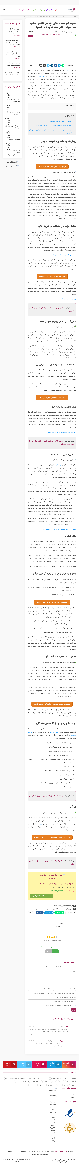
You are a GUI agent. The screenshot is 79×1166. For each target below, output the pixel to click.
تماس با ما (32, 1151)
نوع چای (58, 465)
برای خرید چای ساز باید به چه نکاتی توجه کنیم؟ (62, 432)
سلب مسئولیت (8, 1151)
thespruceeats (67, 906)
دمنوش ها (48, 909)
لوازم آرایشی (50, 1085)
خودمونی (73, 1078)
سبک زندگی (50, 10)
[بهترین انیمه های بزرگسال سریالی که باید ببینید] (15, 134)
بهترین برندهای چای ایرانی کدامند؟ (66, 299)
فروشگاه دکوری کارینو (70, 1082)
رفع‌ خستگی (41, 76)
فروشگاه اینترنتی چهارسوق (22, 1082)
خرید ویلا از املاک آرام (36, 1082)
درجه (72, 1094)
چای (67, 70)
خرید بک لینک (46, 1082)
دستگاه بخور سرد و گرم (33, 1078)
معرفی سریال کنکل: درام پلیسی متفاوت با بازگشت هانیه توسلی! (13, 31)
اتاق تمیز (54, 1082)
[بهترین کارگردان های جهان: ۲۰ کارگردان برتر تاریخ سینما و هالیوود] (15, 145)
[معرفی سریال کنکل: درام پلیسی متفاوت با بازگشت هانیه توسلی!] (15, 94)
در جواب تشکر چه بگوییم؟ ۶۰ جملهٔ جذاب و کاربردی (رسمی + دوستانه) (12, 42)
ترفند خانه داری (57, 909)
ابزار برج (26, 1085)
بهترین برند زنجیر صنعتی (70, 1085)
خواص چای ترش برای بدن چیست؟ (60, 121)
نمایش (61, 106)
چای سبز (39, 824)
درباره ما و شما (49, 1151)
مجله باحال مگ (42, 1085)
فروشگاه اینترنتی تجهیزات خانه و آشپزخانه (15, 1078)
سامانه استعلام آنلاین (56, 1078)
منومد (72, 1097)
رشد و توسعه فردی (39, 10)
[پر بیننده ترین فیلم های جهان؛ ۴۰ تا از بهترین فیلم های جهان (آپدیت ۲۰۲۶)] (15, 121)
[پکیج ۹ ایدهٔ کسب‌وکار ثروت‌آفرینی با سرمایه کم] (52, 877)
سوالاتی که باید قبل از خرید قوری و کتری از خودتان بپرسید (58, 529)
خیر (48, 951)
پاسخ (29, 1035)
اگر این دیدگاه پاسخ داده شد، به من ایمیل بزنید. (60, 1005)
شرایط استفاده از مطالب (20, 1151)
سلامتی (57, 10)
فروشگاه (70, 1151)
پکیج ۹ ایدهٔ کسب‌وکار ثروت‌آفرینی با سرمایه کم (56, 883)
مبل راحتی (61, 1082)
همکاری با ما (40, 1151)
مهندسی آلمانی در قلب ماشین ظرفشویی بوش (13, 64)
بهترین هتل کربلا (45, 1078)
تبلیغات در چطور (60, 1151)
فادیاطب (12, 1082)
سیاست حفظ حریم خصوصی (39, 1154)
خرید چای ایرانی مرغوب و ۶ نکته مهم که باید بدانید (61, 255)
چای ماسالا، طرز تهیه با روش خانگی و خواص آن (47, 795)
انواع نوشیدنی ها (67, 909)
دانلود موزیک (59, 1085)
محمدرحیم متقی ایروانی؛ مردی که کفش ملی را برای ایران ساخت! (13, 54)
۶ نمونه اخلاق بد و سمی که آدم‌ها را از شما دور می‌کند (12, 73)
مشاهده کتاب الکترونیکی (41, 896)
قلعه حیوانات (54, 732)
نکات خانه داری (39, 909)
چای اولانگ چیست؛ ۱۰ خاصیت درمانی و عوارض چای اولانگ (53, 125)
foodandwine (57, 906)
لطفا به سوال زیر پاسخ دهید (67, 997)
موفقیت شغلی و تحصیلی (23, 10)
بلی (56, 951)
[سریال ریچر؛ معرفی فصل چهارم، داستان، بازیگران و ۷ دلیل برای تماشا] (15, 107)
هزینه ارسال (66, 1078)
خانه (63, 10)
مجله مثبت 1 (33, 1085)
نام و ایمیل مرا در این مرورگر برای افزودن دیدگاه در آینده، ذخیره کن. (53, 993)
